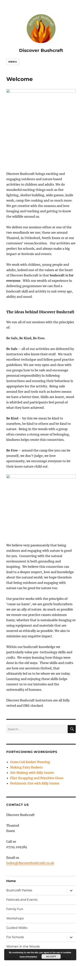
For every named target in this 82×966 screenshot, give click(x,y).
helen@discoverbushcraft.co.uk (30, 863)
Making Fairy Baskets (26, 767)
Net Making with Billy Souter (32, 773)
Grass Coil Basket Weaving (30, 762)
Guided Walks (16, 928)
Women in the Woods (23, 946)
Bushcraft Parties (19, 890)
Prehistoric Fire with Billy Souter (34, 783)
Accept (51, 956)
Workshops (15, 918)
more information (28, 956)
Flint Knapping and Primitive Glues (36, 778)
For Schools (15, 937)
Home (11, 881)
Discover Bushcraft (41, 50)
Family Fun (14, 909)
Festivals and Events (22, 899)
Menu (12, 61)
